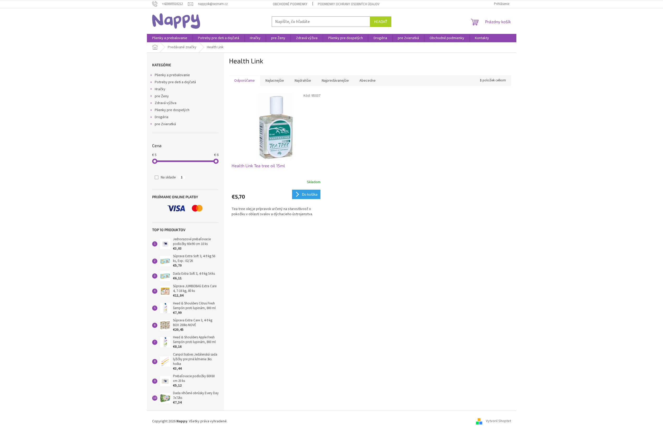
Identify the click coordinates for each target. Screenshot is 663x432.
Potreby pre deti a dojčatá (175, 82)
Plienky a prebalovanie (172, 75)
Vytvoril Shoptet (498, 421)
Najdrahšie (303, 80)
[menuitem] (170, 38)
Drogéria (161, 117)
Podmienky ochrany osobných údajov (349, 4)
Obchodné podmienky (290, 4)
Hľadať (380, 21)
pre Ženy (162, 96)
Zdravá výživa (165, 103)
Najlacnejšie (274, 80)
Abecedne (368, 80)
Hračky (160, 89)
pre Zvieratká (165, 124)
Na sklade (172, 177)
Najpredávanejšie (335, 80)
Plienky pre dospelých (172, 110)
